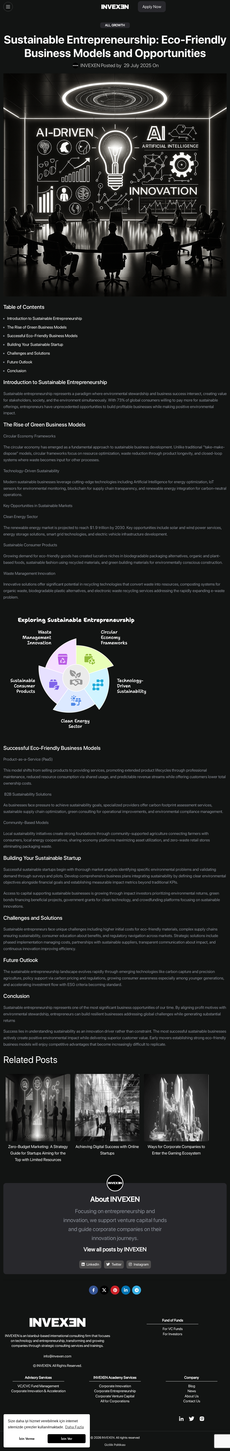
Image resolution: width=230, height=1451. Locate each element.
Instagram (141, 1264)
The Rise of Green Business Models (37, 327)
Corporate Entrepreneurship (115, 1391)
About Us (192, 1396)
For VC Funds (173, 1329)
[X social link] (104, 1290)
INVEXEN (108, 1437)
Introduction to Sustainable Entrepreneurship (45, 318)
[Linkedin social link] (125, 1290)
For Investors (172, 1334)
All (107, 25)
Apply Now (151, 6)
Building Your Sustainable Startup (35, 344)
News (192, 1391)
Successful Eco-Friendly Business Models (42, 335)
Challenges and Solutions (29, 353)
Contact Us (191, 1401)
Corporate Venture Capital (114, 1396)
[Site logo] (115, 6)
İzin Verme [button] (27, 1438)
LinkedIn (92, 1264)
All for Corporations (114, 1401)
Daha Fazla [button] (74, 1427)
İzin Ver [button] (66, 1438)
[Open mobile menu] (8, 6)
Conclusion (17, 370)
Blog (191, 1386)
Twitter (116, 1264)
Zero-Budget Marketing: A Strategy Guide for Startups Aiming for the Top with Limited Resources (38, 1153)
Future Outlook (20, 362)
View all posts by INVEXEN (115, 1249)
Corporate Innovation (115, 1386)
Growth (118, 25)
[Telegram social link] (136, 1290)
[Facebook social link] (93, 1290)
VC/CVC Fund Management (38, 1386)
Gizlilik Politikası (115, 1445)
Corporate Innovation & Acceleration (38, 1391)
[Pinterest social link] (115, 1290)
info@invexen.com (57, 1356)
